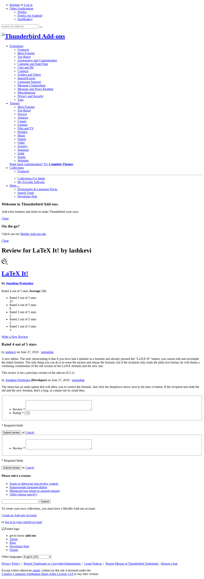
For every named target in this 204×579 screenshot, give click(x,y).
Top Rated (24, 56)
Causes (22, 121)
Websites (23, 160)
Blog (13, 542)
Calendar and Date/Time (33, 64)
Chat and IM (25, 67)
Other (21, 142)
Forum (14, 550)
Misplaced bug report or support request (35, 491)
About (14, 539)
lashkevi (11, 352)
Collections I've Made (31, 178)
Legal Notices (93, 563)
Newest (22, 114)
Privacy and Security (31, 96)
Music (21, 135)
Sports (22, 157)
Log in (28, 5)
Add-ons (53, 36)
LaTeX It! (15, 273)
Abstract (23, 117)
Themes (15, 103)
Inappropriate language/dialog (28, 487)
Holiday (23, 132)
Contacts (23, 71)
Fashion (22, 124)
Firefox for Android (30, 15)
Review (19, 409)
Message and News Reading (35, 89)
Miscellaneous (26, 92)
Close (5, 218)
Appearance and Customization (37, 60)
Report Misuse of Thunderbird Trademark (132, 563)
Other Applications (21, 8)
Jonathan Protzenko (19, 283)
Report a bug (169, 563)
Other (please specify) (23, 494)
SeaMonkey (25, 19)
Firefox (22, 12)
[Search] (40, 27)
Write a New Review (15, 336)
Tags (21, 99)
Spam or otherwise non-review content (34, 483)
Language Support (29, 82)
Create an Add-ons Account (19, 515)
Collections (17, 167)
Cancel (29, 432)
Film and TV (26, 128)
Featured (23, 49)
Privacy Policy (11, 563)
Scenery (23, 146)
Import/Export (26, 78)
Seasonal (23, 150)
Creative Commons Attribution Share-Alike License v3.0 (38, 574)
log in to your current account (23, 522)
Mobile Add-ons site (33, 234)
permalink (47, 352)
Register (15, 5)
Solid (21, 153)
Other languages (12, 556)
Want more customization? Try (41, 164)
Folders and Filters (29, 74)
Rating (18, 413)
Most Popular (26, 53)
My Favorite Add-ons (31, 182)
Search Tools (26, 192)
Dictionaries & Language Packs (37, 189)
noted (36, 570)
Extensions (16, 46)
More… (15, 185)
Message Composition (31, 85)
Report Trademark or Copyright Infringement (52, 563)
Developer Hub (27, 196)
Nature (22, 139)
